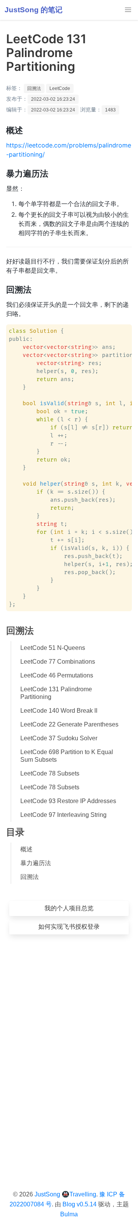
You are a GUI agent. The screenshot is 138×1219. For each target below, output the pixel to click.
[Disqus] (69, 1050)
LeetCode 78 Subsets (49, 773)
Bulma (69, 1214)
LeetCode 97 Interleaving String (63, 815)
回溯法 (34, 88)
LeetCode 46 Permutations (56, 675)
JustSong (47, 1194)
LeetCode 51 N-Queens (52, 648)
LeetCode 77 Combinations (57, 661)
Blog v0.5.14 (79, 1204)
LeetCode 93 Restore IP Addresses (68, 801)
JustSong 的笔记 (33, 10)
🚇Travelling (79, 1194)
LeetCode (59, 88)
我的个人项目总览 (69, 908)
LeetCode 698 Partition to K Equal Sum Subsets (66, 756)
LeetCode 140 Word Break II (58, 710)
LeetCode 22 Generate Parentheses (69, 724)
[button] (128, 10)
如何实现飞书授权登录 (69, 926)
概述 (26, 849)
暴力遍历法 (35, 863)
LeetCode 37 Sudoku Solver (58, 738)
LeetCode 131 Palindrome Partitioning (56, 693)
